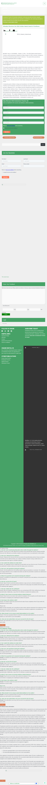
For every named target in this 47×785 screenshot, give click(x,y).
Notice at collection (14, 783)
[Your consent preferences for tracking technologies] (45, 783)
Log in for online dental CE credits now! (12, 353)
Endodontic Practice (6, 359)
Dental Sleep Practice (6, 358)
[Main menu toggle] (44, 3)
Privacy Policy (4, 323)
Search (43, 144)
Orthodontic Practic (6, 363)
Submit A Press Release (7, 340)
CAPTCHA (4, 312)
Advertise (4, 337)
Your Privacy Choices (27, 783)
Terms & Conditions (6, 342)
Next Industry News (38, 137)
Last (28, 309)
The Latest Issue (5, 276)
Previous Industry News (9, 137)
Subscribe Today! (5, 335)
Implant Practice (5, 361)
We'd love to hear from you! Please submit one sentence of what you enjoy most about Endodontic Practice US (23, 287)
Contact (3, 339)
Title (41, 309)
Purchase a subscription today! (10, 22)
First (15, 309)
